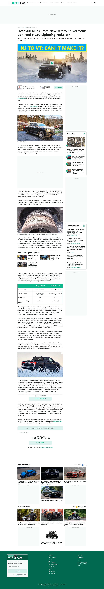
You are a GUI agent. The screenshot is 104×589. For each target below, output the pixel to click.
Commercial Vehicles (75, 243)
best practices (57, 421)
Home (18, 27)
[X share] (35, 438)
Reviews (35, 3)
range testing (34, 106)
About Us (80, 555)
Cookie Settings (55, 584)
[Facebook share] (32, 438)
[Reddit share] (45, 438)
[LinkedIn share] (38, 438)
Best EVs (75, 3)
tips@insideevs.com (47, 447)
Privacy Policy (20, 574)
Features (42, 3)
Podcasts (56, 3)
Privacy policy (41, 584)
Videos (51, 3)
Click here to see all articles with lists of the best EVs (40, 428)
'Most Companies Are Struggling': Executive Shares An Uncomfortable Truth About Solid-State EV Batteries (75, 232)
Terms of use (63, 584)
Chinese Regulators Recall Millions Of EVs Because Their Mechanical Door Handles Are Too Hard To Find (76, 248)
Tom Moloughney (29, 87)
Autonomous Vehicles (76, 267)
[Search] (91, 3)
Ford (23, 27)
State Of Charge (25, 432)
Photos (62, 3)
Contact (79, 560)
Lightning (28, 27)
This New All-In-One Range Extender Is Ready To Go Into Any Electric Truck (75, 240)
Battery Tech (74, 235)
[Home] (18, 3)
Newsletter (69, 3)
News (28, 3)
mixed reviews (21, 98)
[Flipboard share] (42, 438)
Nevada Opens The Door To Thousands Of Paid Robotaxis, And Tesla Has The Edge (75, 264)
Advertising (80, 557)
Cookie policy (48, 584)
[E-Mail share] (49, 438)
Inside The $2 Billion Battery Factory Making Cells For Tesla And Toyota (75, 257)
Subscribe (17, 571)
